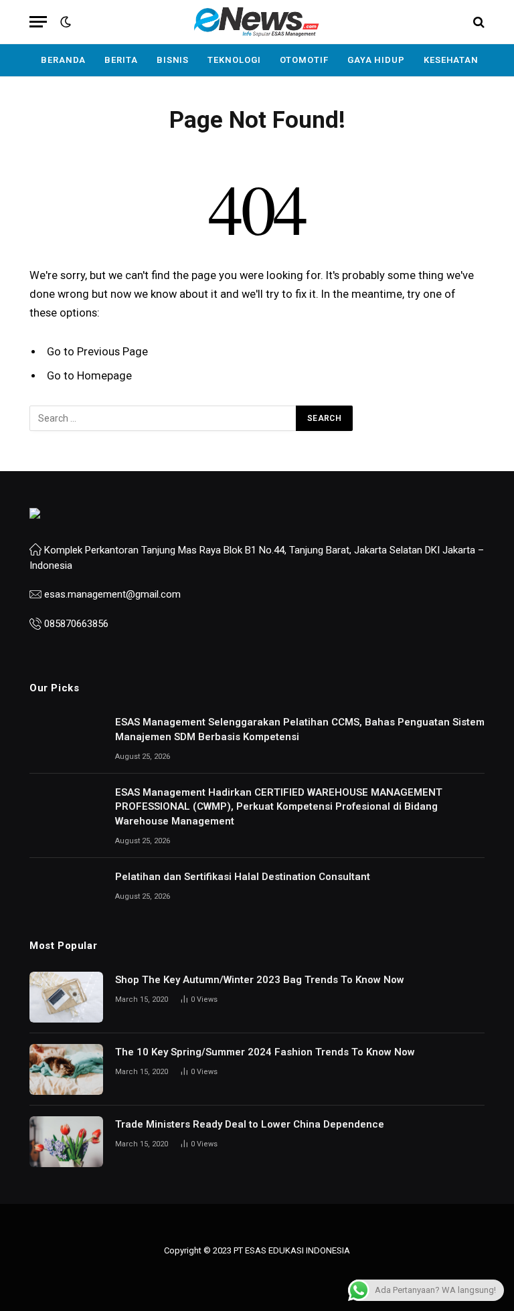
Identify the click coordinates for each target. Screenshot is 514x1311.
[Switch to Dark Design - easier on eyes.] (64, 22)
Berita (120, 60)
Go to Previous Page (97, 351)
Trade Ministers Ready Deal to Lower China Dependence (249, 1124)
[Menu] (38, 22)
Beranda (63, 60)
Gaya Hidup (376, 60)
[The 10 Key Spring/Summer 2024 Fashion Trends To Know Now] (66, 1069)
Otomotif (304, 60)
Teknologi (233, 60)
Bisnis (173, 60)
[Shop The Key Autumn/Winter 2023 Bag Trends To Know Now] (66, 997)
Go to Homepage (89, 375)
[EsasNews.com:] (257, 21)
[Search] (477, 22)
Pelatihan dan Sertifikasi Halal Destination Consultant (242, 877)
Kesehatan (451, 60)
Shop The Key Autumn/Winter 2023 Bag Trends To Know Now (259, 980)
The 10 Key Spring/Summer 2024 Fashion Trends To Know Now (265, 1052)
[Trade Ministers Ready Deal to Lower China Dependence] (66, 1141)
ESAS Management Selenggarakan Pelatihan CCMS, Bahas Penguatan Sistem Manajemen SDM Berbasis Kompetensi (300, 729)
